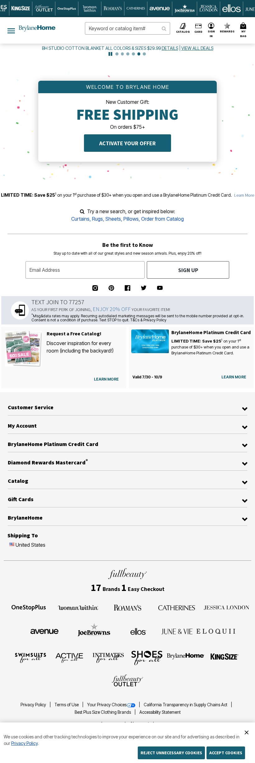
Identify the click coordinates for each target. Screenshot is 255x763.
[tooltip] (20, 9)
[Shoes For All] (146, 657)
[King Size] (225, 657)
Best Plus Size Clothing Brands (103, 712)
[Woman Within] (78, 607)
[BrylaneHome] (185, 657)
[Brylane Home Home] (37, 28)
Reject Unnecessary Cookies (171, 753)
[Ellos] (138, 631)
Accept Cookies (225, 753)
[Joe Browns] (94, 630)
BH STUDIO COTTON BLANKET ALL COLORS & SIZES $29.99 (102, 48)
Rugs (97, 219)
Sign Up (188, 270)
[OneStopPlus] (29, 607)
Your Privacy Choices (107, 704)
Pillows (131, 219)
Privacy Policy (34, 704)
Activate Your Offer (127, 143)
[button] (211, 30)
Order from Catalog (162, 219)
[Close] (246, 731)
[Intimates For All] (108, 657)
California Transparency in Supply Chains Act (186, 704)
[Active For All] (69, 657)
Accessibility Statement (160, 712)
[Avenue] (44, 631)
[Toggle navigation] (11, 30)
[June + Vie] (176, 631)
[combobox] (127, 28)
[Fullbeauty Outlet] (127, 681)
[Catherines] (177, 607)
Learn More (244, 195)
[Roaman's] (127, 607)
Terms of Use (67, 704)
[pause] (110, 53)
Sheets (113, 219)
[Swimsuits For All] (30, 657)
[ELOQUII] (216, 630)
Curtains (80, 219)
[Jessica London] (226, 607)
